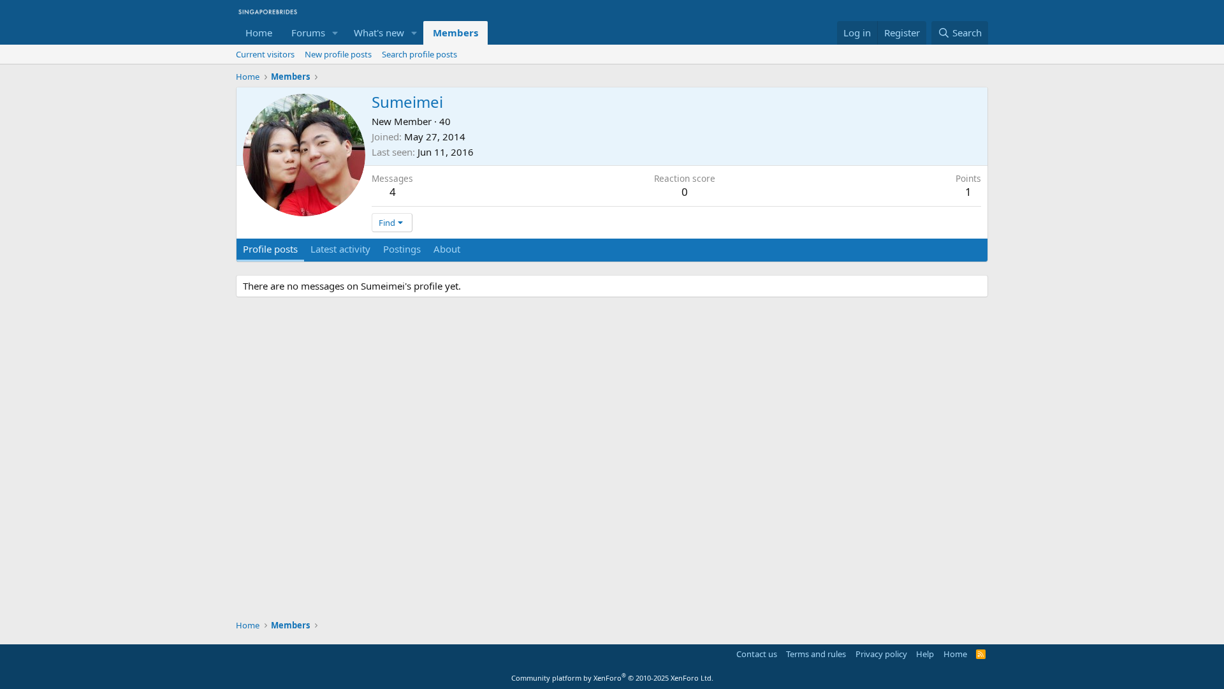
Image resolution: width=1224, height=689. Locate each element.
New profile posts (338, 54)
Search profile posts (419, 54)
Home (258, 32)
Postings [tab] (402, 248)
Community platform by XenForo (612, 678)
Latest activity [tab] (340, 248)
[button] (335, 33)
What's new (379, 32)
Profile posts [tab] (270, 248)
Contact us (756, 654)
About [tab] (446, 248)
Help (925, 654)
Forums (308, 32)
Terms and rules (816, 654)
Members (455, 32)
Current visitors (265, 54)
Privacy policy (881, 654)
